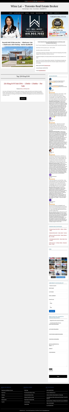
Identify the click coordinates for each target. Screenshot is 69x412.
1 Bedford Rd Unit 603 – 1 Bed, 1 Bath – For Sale (58, 232)
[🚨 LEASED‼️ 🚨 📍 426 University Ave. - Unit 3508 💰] (52, 272)
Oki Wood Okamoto (52, 176)
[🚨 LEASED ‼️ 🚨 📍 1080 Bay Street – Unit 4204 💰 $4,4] (58, 266)
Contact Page (26, 404)
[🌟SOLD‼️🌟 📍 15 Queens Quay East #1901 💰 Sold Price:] (52, 260)
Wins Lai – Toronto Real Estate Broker (34, 6)
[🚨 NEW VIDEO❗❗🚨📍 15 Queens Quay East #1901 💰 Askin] (58, 272)
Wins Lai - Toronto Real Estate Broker (56, 81)
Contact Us (56, 13)
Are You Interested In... (54, 344)
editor (28, 88)
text (51, 307)
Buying (27, 13)
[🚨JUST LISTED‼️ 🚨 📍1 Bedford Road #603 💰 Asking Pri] (52, 266)
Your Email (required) (54, 339)
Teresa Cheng (51, 120)
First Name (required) (54, 324)
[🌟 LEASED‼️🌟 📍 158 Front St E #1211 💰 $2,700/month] (58, 260)
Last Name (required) (53, 329)
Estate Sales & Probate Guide (29, 399)
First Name (51, 288)
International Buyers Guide (28, 394)
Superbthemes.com (46, 410)
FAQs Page (26, 390)
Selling (32, 13)
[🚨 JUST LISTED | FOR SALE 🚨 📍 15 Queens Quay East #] (64, 272)
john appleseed (52, 201)
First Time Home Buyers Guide (29, 392)
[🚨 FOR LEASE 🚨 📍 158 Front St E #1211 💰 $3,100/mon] (64, 260)
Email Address (52, 295)
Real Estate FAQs (39, 13)
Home (10, 13)
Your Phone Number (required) (56, 334)
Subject (51, 348)
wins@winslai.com (40, 1)
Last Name (51, 291)
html (51, 303)
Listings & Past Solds (19, 13)
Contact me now (47, 65)
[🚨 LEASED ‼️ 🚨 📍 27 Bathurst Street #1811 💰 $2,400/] (64, 266)
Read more (23, 98)
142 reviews (64, 86)
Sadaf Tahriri (51, 90)
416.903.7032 (30, 1)
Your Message (52, 352)
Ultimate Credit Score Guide (29, 397)
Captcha (51, 370)
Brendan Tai (51, 152)
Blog (46, 13)
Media (50, 13)
